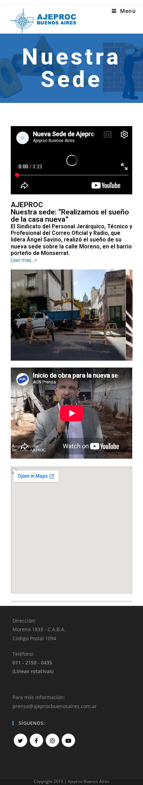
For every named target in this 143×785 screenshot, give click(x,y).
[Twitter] (20, 740)
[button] (19, 315)
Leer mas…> (24, 260)
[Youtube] (68, 740)
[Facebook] (36, 740)
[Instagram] (52, 740)
